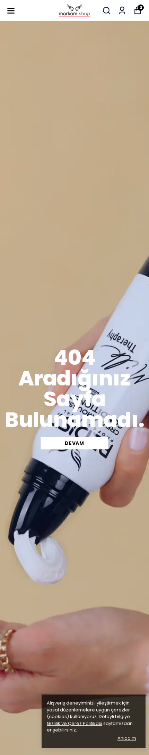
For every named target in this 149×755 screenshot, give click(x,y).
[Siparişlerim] (122, 10)
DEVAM (74, 443)
